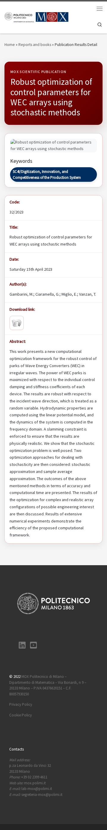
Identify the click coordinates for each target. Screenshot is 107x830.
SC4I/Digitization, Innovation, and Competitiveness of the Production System (47, 174)
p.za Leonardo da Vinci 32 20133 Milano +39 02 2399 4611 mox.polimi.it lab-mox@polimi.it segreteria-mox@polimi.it (35, 777)
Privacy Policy (20, 704)
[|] (36, 17)
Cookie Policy (20, 715)
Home (9, 44)
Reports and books (34, 44)
